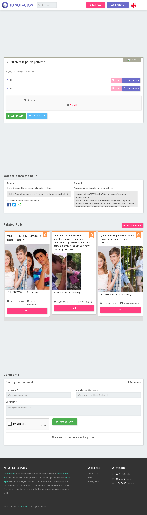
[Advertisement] (73, 34)
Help (90, 477)
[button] (135, 5)
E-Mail (87, 390)
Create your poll (134, 225)
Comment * (11, 402)
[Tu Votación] (17, 5)
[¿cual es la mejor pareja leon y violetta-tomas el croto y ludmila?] (120, 312)
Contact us (93, 473)
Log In (118, 5)
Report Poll (74, 105)
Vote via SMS (132, 80)
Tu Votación (9, 473)
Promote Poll (38, 116)
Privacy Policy (94, 481)
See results (17, 116)
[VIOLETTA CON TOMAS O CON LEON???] (27, 313)
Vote (117, 80)
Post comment (66, 422)
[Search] (39, 5)
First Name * (12, 390)
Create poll (95, 5)
